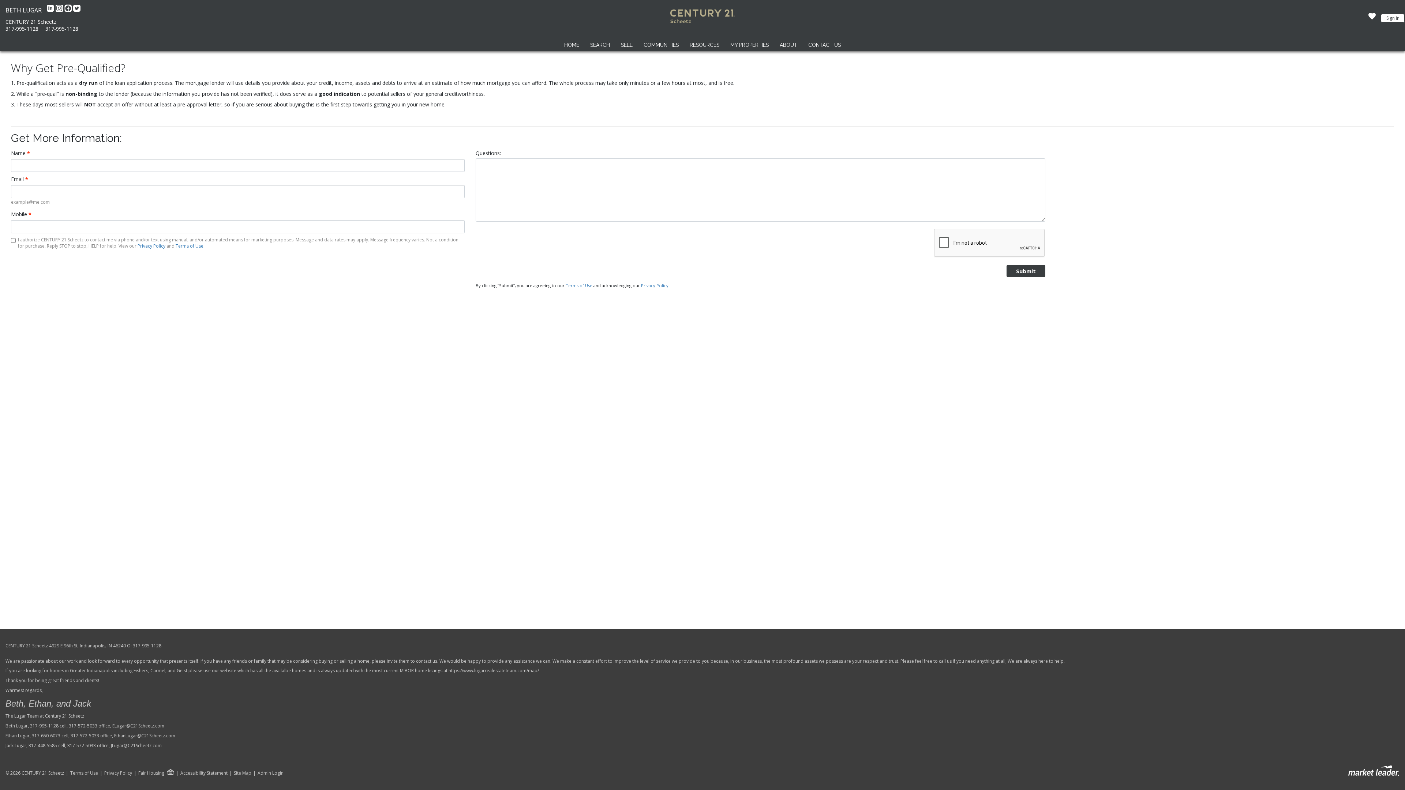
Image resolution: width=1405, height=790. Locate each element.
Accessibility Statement (204, 773)
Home (571, 45)
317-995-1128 (21, 28)
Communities (661, 45)
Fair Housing (151, 773)
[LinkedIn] (51, 10)
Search (600, 45)
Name (20, 153)
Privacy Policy (151, 246)
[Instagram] (60, 10)
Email (19, 179)
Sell (627, 45)
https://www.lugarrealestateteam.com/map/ (494, 670)
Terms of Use (189, 246)
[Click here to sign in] (1372, 18)
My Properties (749, 45)
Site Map (242, 773)
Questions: (488, 153)
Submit (1026, 271)
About (788, 45)
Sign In (1393, 18)
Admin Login (271, 773)
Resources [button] (704, 45)
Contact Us (824, 45)
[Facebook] (68, 10)
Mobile (21, 214)
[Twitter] (76, 10)
